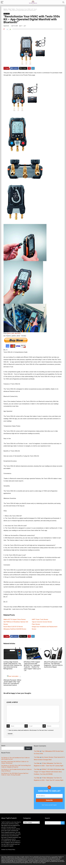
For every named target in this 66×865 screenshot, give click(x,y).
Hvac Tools (11, 9)
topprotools (6, 25)
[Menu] (2, 2)
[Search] (63, 2)
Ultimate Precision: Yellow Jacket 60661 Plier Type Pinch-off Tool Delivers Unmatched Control (12, 682)
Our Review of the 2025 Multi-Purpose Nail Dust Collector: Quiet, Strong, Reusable (14, 774)
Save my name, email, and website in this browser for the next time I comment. (31, 730)
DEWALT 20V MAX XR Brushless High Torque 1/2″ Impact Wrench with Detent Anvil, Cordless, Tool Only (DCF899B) (49, 772)
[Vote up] (10, 29)
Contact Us (4, 849)
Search (3, 745)
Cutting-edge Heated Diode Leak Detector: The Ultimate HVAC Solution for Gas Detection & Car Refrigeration (13, 665)
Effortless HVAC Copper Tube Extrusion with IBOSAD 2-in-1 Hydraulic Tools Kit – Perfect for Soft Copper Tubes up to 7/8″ (32, 666)
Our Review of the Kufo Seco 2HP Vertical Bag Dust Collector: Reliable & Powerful (16, 766)
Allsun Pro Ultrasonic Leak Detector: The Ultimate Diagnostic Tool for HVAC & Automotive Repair (53, 664)
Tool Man (37, 751)
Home (5, 9)
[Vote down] (7, 29)
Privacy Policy (11, 849)
